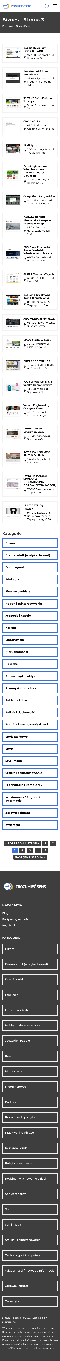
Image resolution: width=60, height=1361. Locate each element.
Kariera (10, 627)
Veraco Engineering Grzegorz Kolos (36, 407)
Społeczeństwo (16, 736)
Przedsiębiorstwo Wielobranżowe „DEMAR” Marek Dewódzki (35, 171)
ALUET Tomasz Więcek (38, 274)
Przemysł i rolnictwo (20, 688)
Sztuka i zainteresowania (23, 773)
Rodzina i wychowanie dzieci (26, 724)
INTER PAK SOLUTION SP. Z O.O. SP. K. (38, 454)
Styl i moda (13, 761)
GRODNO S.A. (32, 121)
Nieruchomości (16, 652)
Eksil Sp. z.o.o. (32, 145)
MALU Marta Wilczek (37, 339)
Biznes (10, 543)
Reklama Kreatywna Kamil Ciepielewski (36, 296)
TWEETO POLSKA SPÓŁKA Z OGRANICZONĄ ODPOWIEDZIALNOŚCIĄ (39, 480)
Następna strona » (30, 857)
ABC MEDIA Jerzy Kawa (39, 318)
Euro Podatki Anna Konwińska (35, 73)
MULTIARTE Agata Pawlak (35, 507)
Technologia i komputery (23, 785)
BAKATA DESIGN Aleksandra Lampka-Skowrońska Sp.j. (37, 220)
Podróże (11, 664)
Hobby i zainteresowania (23, 603)
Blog (5, 913)
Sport (9, 748)
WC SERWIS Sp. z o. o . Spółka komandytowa (38, 383)
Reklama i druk (16, 700)
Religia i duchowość (20, 712)
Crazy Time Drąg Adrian (39, 196)
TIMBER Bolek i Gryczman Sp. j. (33, 430)
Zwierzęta (12, 825)
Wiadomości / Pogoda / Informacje (22, 798)
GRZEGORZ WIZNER (36, 361)
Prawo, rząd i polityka (21, 676)
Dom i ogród (14, 567)
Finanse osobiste (17, 591)
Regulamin (9, 925)
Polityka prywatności (15, 919)
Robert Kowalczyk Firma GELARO (35, 49)
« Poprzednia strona (22, 843)
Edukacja (12, 579)
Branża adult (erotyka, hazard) (27, 555)
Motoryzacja (14, 640)
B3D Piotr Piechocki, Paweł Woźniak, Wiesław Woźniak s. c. (38, 250)
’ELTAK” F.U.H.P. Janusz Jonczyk (39, 100)
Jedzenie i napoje (18, 615)
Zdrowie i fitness (17, 813)
